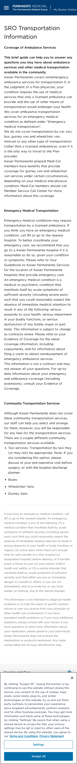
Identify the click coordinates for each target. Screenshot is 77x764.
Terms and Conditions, (23, 736)
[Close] (72, 677)
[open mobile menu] (6, 7)
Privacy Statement (51, 736)
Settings (38, 744)
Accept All (38, 756)
